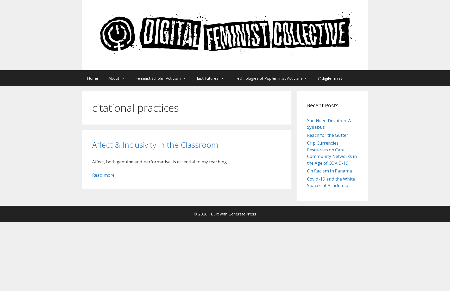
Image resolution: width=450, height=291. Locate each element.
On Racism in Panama (329, 171)
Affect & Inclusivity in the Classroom (155, 144)
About (114, 78)
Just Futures (207, 78)
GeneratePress (242, 213)
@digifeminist (330, 78)
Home (92, 78)
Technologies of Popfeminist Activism (268, 78)
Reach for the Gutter (327, 135)
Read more (103, 175)
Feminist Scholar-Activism (158, 78)
